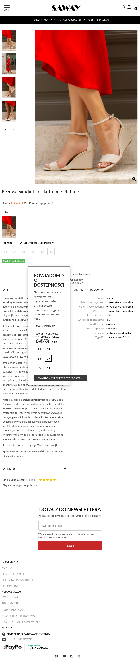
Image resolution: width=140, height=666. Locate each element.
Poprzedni (5, 129)
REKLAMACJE (10, 603)
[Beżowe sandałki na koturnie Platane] (86, 107)
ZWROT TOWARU (12, 597)
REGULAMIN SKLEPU (14, 573)
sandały (40, 451)
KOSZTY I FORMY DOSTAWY (18, 615)
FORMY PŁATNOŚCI (14, 609)
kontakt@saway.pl (20, 638)
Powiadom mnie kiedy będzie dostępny (60, 378)
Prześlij (70, 545)
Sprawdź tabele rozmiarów (39, 242)
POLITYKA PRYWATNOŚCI (17, 579)
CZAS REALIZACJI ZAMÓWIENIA (21, 621)
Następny (12, 129)
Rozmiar (7, 242)
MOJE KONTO (10, 586)
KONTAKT (8, 567)
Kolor (5, 212)
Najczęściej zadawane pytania (28, 634)
